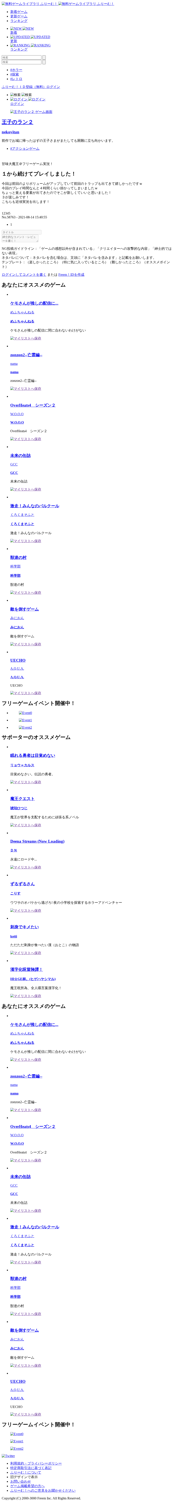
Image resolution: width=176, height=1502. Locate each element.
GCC (14, 464)
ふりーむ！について (25, 1472)
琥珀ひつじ (18, 808)
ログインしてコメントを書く (24, 274)
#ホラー (16, 70)
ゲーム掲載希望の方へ (27, 1486)
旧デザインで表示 (24, 1477)
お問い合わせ (20, 1481)
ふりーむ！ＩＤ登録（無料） (24, 87)
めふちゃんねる (22, 312)
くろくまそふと (22, 515)
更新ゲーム (18, 16)
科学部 (15, 566)
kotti (13, 936)
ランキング (18, 21)
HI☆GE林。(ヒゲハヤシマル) (33, 979)
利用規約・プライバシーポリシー (36, 1463)
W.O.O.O (17, 414)
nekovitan (10, 132)
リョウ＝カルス (22, 765)
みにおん (17, 618)
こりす (15, 893)
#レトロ (16, 79)
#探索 (14, 74)
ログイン (53, 87)
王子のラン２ (17, 122)
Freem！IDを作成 (71, 274)
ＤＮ (13, 850)
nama (14, 363)
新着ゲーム (18, 12)
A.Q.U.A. (17, 668)
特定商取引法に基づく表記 (31, 1468)
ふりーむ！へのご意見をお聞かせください (43, 1490)
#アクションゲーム (24, 148)
